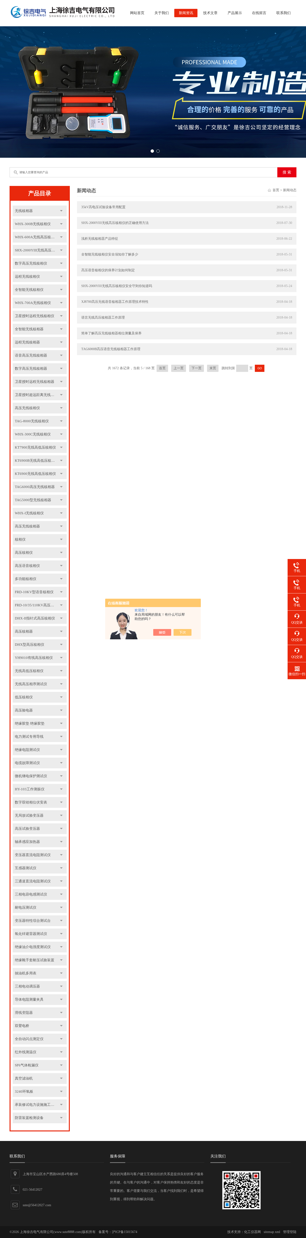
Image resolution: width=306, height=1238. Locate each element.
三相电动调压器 (27, 986)
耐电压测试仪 (25, 907)
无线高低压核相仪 (29, 671)
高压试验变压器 (27, 829)
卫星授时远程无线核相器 (34, 382)
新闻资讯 (186, 13)
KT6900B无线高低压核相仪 (36, 460)
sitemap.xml (272, 1232)
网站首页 (137, 13)
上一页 (179, 368)
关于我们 (161, 13)
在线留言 (259, 13)
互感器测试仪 (25, 868)
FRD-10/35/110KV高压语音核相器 (41, 605)
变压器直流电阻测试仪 (33, 855)
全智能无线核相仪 (29, 290)
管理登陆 (289, 1232)
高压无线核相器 (27, 526)
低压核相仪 (24, 697)
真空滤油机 (24, 1078)
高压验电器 (24, 710)
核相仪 (20, 539)
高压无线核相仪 (27, 408)
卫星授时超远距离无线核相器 (38, 395)
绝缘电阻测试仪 (27, 750)
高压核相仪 (24, 552)
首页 (276, 190)
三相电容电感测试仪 (31, 894)
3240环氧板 (24, 1091)
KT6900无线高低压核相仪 (35, 474)
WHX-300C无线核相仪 (33, 434)
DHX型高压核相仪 (29, 644)
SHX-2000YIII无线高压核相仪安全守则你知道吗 (116, 286)
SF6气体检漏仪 (26, 1065)
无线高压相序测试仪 (31, 684)
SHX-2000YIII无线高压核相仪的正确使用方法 (115, 223)
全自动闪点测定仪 (29, 1039)
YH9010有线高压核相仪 (34, 658)
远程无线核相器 (27, 342)
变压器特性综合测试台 (33, 921)
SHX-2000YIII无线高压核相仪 (38, 250)
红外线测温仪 (25, 1052)
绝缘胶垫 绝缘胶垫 (29, 723)
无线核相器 (24, 211)
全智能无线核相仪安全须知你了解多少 (109, 254)
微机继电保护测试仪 (31, 776)
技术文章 (210, 13)
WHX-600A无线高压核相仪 (36, 237)
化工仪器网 (252, 1232)
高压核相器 (24, 631)
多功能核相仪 (25, 579)
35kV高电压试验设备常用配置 (103, 207)
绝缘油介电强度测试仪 (33, 947)
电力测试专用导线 (29, 736)
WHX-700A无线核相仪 (33, 303)
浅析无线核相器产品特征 (99, 238)
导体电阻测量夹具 (29, 999)
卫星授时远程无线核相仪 (34, 316)
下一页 (196, 368)
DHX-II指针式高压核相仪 (35, 618)
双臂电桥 (22, 1026)
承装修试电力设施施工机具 (36, 1105)
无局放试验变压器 (29, 815)
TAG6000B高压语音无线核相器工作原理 (110, 349)
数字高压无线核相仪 (31, 263)
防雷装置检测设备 (29, 1118)
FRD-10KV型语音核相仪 (34, 592)
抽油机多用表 (25, 973)
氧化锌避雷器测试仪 (31, 934)
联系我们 (283, 13)
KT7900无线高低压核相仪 (35, 447)
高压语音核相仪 (27, 566)
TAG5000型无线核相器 (33, 500)
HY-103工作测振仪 (29, 789)
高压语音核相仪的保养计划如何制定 (108, 270)
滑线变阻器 (24, 1013)
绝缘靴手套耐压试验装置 (34, 960)
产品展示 (235, 13)
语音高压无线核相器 (31, 355)
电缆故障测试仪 (27, 763)
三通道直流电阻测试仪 (33, 881)
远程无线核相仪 (27, 276)
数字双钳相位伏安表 (31, 802)
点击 (61, 211)
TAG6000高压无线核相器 (35, 487)
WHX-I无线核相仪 (29, 513)
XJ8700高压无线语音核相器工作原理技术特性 (114, 302)
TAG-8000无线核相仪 (32, 421)
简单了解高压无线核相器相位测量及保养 (111, 333)
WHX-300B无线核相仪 (33, 224)
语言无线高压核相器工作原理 (103, 317)
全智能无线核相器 (29, 329)
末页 (212, 368)
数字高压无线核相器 (31, 368)
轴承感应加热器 (27, 842)
